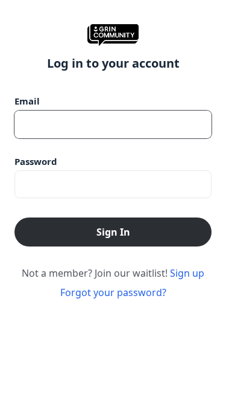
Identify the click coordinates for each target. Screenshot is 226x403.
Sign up (187, 273)
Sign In (113, 232)
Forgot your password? (113, 292)
